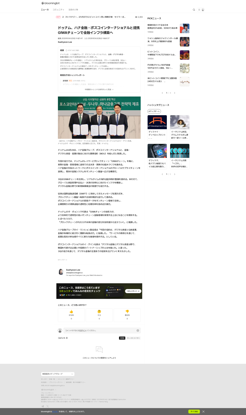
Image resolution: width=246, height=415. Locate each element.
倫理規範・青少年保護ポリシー (76, 382)
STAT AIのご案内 (73, 50)
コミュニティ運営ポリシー (65, 379)
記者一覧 (52, 379)
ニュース (45, 9)
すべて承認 (194, 411)
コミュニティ (58, 9)
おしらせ (44, 379)
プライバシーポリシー (56, 382)
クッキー (55, 412)
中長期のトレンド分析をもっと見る (98, 89)
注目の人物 (73, 9)
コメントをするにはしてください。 (81, 330)
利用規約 (44, 382)
